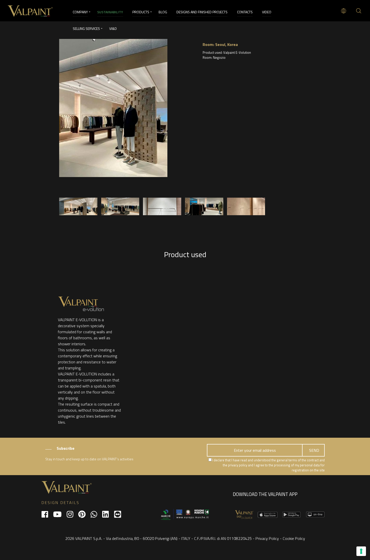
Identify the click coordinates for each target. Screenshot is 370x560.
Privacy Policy (267, 538)
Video (266, 12)
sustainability (110, 12)
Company (80, 12)
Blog (163, 12)
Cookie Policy (294, 538)
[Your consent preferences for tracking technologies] (361, 551)
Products (140, 12)
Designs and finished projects (202, 12)
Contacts (245, 12)
